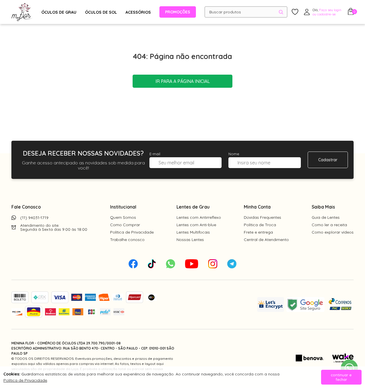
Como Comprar (125, 225)
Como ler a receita (329, 225)
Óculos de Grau (58, 12)
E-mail (154, 154)
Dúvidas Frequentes (262, 217)
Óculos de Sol (101, 12)
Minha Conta (257, 207)
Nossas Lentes (190, 240)
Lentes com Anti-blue (196, 225)
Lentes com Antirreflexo (199, 217)
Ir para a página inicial (182, 81)
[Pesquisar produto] (281, 12)
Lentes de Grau (193, 207)
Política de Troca (260, 225)
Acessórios (138, 12)
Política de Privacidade (132, 232)
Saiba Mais (323, 207)
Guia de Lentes (326, 217)
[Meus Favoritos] (295, 12)
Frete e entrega (258, 232)
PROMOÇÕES (177, 12)
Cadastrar (327, 159)
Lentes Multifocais (193, 232)
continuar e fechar (341, 377)
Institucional (123, 207)
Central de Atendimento (266, 240)
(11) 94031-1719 (34, 218)
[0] (351, 13)
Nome (233, 154)
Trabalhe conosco (127, 240)
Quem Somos (123, 217)
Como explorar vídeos (333, 232)
